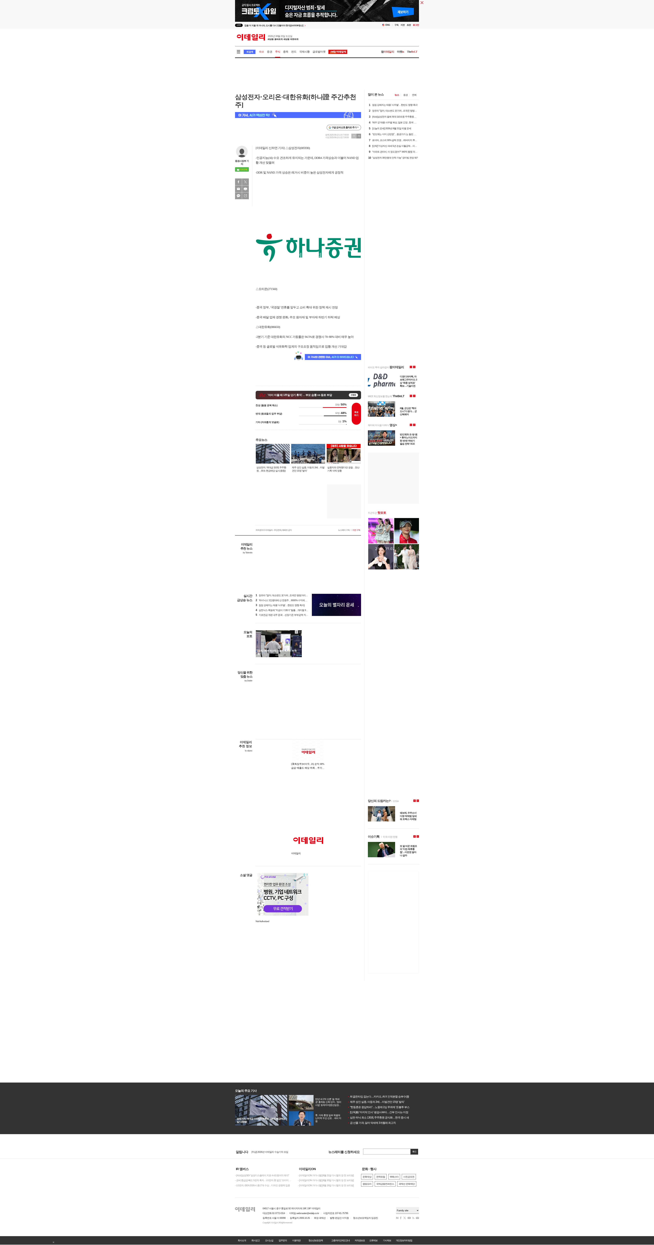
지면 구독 (356, 530)
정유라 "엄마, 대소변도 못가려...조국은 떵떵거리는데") (283, 595)
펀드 (293, 51)
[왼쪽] (296, 632)
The (412, 51)
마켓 (400, 51)
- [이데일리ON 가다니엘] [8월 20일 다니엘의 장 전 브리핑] (326, 1180)
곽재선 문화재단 (407, 1184)
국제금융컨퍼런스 (385, 1184)
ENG (387, 25)
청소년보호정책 (315, 1240)
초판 (409, 25)
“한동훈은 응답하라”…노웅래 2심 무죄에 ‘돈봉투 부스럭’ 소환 (382, 1107)
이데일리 (267, 37)
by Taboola (247, 552)
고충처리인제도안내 (340, 1240)
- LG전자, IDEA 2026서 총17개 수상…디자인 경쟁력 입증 (262, 1185)
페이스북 (238, 181)
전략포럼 (380, 1176)
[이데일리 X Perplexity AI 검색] (298, 115)
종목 (285, 51)
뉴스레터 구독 (344, 530)
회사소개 (242, 1240)
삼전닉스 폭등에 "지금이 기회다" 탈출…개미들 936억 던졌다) (287, 610)
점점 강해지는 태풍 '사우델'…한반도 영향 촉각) (280, 605)
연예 (414, 94)
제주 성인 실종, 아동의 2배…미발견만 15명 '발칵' (375, 1101)
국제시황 (304, 51)
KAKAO (238, 195)
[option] (299, 25)
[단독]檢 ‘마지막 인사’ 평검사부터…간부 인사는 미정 (377, 1112)
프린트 (245, 188)
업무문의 (283, 1240)
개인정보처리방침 (404, 1240)
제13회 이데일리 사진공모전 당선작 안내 (271, 1151)
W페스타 (394, 1176)
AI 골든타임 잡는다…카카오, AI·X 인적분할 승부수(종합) (379, 1096)
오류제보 (373, 1240)
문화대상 (367, 1176)
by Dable (248, 680)
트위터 (245, 181)
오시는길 (269, 1240)
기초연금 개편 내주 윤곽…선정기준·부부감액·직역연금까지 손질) (289, 615)
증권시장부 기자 (242, 162)
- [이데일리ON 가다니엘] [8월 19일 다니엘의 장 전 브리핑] (326, 1185)
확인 (414, 1151)
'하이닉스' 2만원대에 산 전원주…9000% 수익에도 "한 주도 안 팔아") (290, 600)
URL (245, 195)
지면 (403, 25)
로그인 (416, 25)
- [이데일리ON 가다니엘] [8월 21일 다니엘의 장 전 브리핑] (326, 1175)
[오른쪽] (299, 632)
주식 (277, 51)
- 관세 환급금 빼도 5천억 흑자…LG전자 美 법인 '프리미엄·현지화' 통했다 (264, 1180)
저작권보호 (360, 1240)
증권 (269, 51)
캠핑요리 (367, 1184)
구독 (396, 25)
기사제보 (387, 1240)
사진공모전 (408, 1176)
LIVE (239, 25)
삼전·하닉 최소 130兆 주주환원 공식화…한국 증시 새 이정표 (382, 1117)
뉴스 (397, 94)
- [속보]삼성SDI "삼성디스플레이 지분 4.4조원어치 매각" (262, 1175)
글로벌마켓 (319, 51)
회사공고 (255, 1240)
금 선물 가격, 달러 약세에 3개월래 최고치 (371, 1122)
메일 (238, 188)
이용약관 (296, 1240)
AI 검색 (249, 52)
